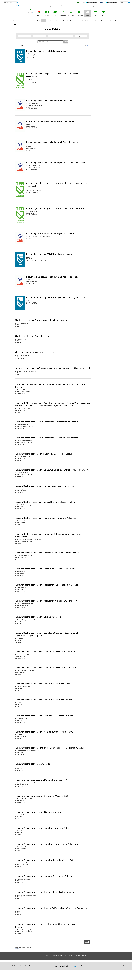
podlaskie (75, 20)
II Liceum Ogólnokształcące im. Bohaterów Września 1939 (41, 796)
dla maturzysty (90, 6)
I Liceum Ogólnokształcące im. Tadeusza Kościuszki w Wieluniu (44, 716)
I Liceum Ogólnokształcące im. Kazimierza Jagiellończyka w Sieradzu (47, 585)
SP (55, 15)
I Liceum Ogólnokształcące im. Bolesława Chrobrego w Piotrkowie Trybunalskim (52, 470)
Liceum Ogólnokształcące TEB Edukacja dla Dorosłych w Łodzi (55, 208)
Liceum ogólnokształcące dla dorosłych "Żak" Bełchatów (52, 142)
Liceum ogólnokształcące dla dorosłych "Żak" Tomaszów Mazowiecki (58, 162)
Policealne (95, 15)
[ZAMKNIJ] (74, 966)
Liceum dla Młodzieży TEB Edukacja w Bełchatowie (50, 254)
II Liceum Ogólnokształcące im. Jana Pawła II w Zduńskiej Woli (44, 860)
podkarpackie (69, 20)
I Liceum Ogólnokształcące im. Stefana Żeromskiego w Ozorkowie (45, 668)
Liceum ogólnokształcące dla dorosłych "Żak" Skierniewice (53, 233)
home (38, 15)
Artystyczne (80, 15)
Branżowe (63, 15)
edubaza (29, 6)
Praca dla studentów (80, 955)
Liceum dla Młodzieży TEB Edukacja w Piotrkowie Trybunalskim (55, 297)
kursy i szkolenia (52, 6)
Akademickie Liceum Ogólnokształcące (33, 336)
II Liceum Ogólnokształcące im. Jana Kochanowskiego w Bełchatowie (47, 844)
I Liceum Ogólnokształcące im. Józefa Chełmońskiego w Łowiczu (45, 569)
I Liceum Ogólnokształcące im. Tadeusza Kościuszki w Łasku (43, 684)
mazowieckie (56, 20)
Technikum (71, 15)
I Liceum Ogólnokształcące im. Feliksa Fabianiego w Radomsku (44, 486)
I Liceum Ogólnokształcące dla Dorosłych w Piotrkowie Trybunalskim (46, 438)
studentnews (100, 6)
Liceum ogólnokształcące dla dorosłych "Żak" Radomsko (52, 277)
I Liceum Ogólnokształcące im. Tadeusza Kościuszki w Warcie (43, 700)
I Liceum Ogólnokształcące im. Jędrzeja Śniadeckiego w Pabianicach (47, 553)
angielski (115, 6)
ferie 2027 (81, 6)
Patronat (70, 955)
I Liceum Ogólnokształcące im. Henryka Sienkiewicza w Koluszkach (46, 518)
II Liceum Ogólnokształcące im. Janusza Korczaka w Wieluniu (43, 876)
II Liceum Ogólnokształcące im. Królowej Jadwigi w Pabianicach (44, 892)
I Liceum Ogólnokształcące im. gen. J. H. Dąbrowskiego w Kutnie (45, 502)
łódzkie (43, 20)
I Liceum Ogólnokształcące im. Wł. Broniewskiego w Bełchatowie (45, 732)
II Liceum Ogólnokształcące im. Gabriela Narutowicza (39, 812)
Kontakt (65, 955)
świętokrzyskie (93, 20)
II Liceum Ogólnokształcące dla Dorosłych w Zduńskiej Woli (42, 780)
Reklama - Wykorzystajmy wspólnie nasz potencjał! (54, 955)
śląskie (86, 20)
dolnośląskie (18, 20)
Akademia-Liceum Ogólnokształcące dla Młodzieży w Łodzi (42, 320)
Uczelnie (103, 15)
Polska (12, 20)
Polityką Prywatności (91, 965)
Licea (87, 15)
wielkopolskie (109, 20)
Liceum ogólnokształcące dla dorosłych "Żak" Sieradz (51, 121)
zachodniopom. (117, 20)
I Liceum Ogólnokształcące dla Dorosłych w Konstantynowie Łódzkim (47, 422)
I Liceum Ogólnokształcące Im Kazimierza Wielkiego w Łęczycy (44, 454)
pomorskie (81, 20)
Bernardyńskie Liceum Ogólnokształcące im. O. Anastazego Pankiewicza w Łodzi (52, 368)
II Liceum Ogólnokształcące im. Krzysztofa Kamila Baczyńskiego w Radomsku (51, 908)
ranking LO (73, 6)
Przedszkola (47, 15)
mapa (88, 45)
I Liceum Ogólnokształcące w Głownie (32, 764)
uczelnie (108, 6)
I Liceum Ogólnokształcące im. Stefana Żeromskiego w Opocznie (45, 651)
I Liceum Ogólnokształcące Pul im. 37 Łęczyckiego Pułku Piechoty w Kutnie (49, 748)
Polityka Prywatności (66, 957)
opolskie (62, 20)
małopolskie (49, 20)
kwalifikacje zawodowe (39, 6)
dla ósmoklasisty (63, 6)
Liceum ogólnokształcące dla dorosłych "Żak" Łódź (49, 101)
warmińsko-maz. (101, 20)
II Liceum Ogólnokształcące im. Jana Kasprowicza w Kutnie (42, 828)
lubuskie (38, 20)
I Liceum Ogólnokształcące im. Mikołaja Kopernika (38, 617)
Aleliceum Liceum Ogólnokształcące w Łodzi (35, 352)
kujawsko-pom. (26, 20)
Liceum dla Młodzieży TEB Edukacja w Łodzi (46, 51)
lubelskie (33, 20)
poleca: (22, 6)
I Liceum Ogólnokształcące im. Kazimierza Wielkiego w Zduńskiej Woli (47, 601)
